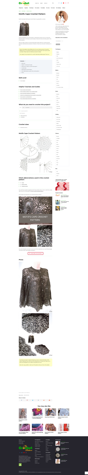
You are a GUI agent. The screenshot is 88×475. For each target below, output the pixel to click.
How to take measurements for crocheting (28, 98)
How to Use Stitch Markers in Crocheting (27, 93)
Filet (57, 56)
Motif (57, 60)
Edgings (57, 54)
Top (57, 160)
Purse (57, 148)
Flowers (57, 102)
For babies (43, 7)
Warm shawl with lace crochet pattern (65, 202)
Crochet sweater (48, 459)
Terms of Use (21, 442)
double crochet (25, 186)
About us (37, 3)
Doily (57, 100)
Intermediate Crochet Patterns (24, 392)
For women (37, 7)
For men (48, 7)
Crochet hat (48, 455)
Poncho (57, 81)
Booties (57, 75)
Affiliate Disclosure (22, 441)
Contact (45, 3)
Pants (57, 144)
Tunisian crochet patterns (39, 456)
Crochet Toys (37, 463)
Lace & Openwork (59, 58)
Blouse (57, 136)
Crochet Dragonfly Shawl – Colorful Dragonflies (37, 418)
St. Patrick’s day (59, 127)
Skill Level (23, 63)
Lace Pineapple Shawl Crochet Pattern (23, 433)
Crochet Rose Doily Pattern (64, 455)
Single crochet (37, 444)
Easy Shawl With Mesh (50, 417)
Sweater (57, 85)
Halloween (58, 117)
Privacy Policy (21, 443)
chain (23, 182)
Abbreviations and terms (39, 441)
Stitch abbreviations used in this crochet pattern (30, 71)
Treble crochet (37, 446)
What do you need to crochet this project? (29, 66)
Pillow (57, 104)
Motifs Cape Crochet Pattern (26, 69)
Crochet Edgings (37, 451)
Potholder (58, 106)
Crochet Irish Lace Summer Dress (64, 461)
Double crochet (37, 445)
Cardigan (58, 138)
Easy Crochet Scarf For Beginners (65, 443)
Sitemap (20, 439)
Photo (22, 72)
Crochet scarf (48, 456)
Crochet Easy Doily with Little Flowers (65, 449)
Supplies (26, 7)
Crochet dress (48, 454)
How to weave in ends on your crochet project (28, 91)
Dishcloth (58, 98)
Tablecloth (58, 108)
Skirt (57, 154)
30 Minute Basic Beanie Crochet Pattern (64, 208)
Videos (63, 7)
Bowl (57, 96)
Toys (57, 110)
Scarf (57, 150)
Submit (41, 3)
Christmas (58, 121)
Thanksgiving (58, 129)
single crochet (24, 184)
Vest (57, 164)
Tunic (57, 162)
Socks (57, 83)
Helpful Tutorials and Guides (26, 64)
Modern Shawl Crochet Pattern (63, 418)
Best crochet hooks (24, 115)
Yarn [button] (23, 107)
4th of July (58, 119)
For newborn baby (59, 87)
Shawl (57, 152)
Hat (57, 79)
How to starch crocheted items (26, 96)
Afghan (57, 52)
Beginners (21, 7)
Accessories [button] (27, 107)
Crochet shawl (48, 458)
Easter (57, 123)
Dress (57, 77)
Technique (31, 7)
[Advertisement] (38, 27)
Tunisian (57, 62)
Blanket (57, 73)
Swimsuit (58, 158)
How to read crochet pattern (25, 89)
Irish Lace (58, 66)
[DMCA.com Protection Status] (20, 465)
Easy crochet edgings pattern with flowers (65, 196)
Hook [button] (20, 107)
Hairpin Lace (58, 64)
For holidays (58, 7)
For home (53, 7)
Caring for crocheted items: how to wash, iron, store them (30, 95)
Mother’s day (58, 125)
